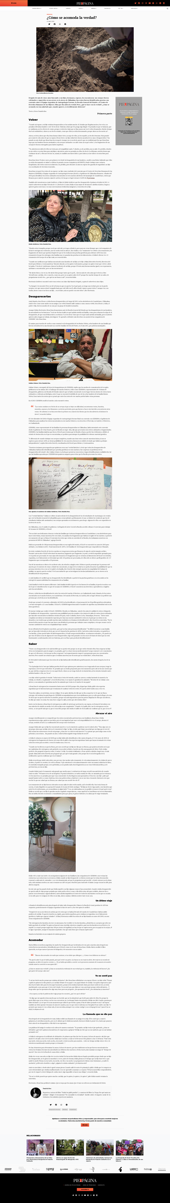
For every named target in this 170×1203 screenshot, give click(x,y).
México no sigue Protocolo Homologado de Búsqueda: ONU (67, 1158)
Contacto (101, 1185)
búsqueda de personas (54, 1109)
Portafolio (107, 8)
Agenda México (36, 8)
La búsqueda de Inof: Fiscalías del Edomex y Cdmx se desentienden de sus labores (129, 1159)
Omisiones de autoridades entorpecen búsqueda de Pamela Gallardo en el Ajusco (99, 1159)
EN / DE (120, 8)
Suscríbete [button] (85, 1189)
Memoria (49, 14)
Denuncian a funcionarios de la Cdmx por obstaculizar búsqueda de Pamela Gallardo (40, 1159)
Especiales (134, 8)
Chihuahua (64, 1109)
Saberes (93, 8)
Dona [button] (14, 3)
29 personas (90, 178)
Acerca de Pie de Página (73, 1185)
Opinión (68, 8)
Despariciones (73, 1109)
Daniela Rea (47, 1088)
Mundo (80, 8)
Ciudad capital (53, 8)
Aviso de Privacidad (89, 1185)
